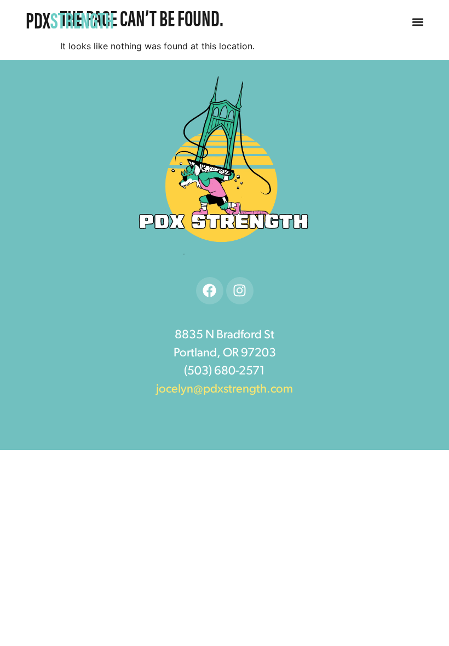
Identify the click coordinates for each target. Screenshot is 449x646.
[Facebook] (209, 290)
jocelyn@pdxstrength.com (224, 389)
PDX (70, 19)
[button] (417, 22)
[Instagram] (240, 290)
